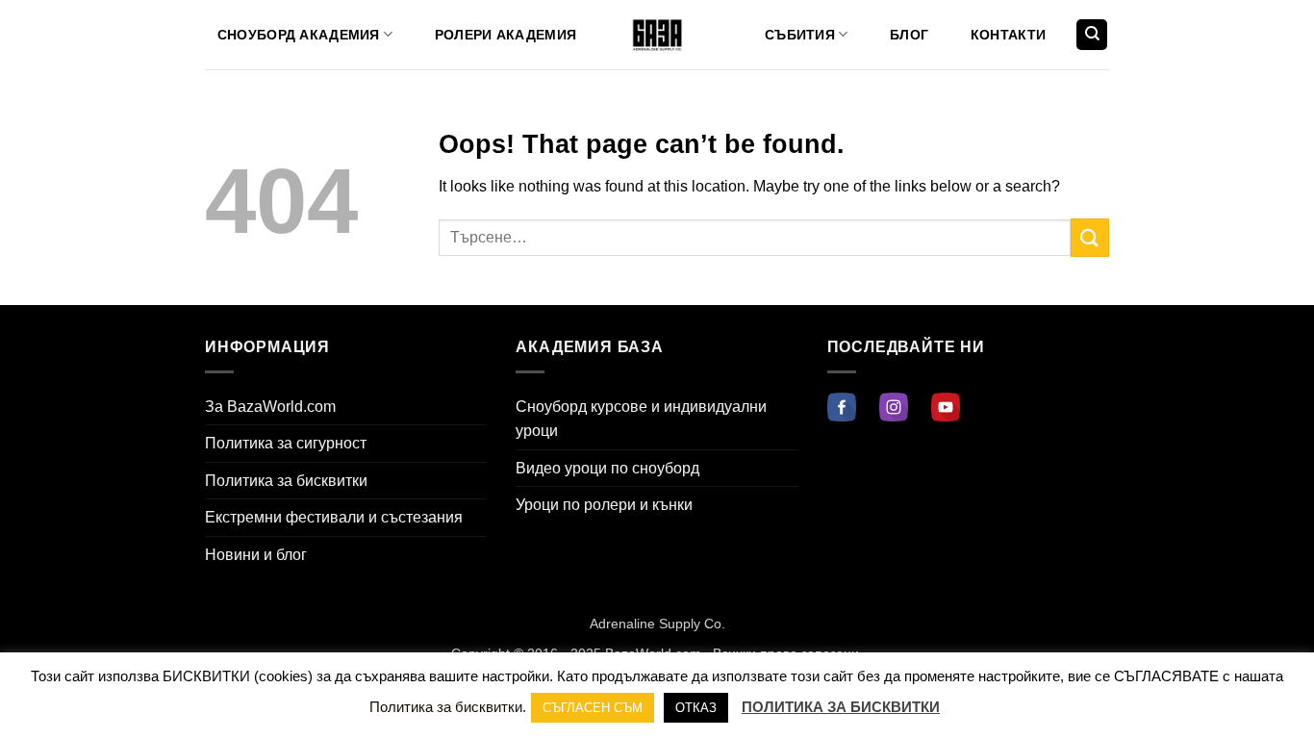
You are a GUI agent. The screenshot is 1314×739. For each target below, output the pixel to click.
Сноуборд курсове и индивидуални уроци (641, 419)
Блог (909, 34)
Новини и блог (256, 555)
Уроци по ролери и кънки (604, 505)
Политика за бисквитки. (447, 707)
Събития (800, 34)
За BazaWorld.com (270, 406)
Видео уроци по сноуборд (607, 468)
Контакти (1008, 34)
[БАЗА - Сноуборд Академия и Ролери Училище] (657, 35)
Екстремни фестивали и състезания (334, 517)
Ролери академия (505, 34)
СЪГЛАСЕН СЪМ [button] (593, 708)
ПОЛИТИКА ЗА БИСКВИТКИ (841, 707)
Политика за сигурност (285, 443)
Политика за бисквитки (286, 480)
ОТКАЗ (696, 708)
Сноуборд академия (298, 34)
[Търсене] (1091, 35)
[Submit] (1090, 237)
